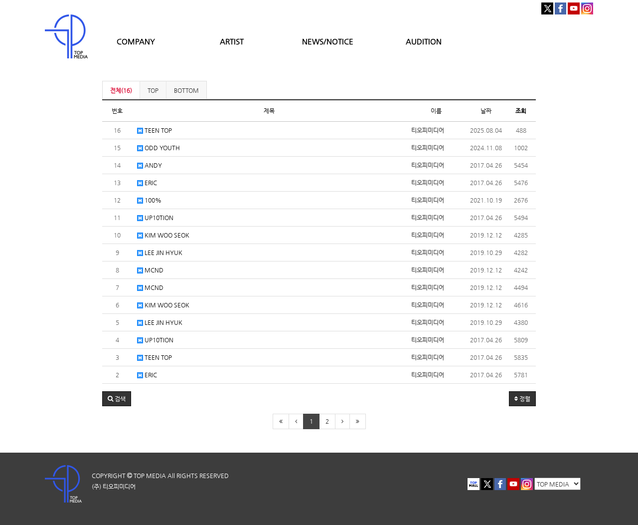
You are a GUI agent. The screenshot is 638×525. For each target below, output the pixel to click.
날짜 (485, 110)
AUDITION (424, 41)
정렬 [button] (524, 398)
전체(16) (121, 90)
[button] (116, 398)
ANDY (152, 165)
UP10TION (158, 217)
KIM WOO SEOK (166, 235)
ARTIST (232, 41)
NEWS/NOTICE (327, 41)
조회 (520, 110)
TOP (153, 90)
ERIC (150, 182)
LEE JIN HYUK (162, 252)
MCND (153, 269)
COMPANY (136, 41)
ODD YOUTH (161, 147)
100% (152, 200)
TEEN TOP (157, 130)
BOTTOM (186, 90)
